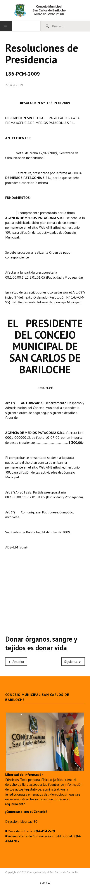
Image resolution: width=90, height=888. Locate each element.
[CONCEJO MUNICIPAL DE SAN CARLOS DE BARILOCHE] (45, 10)
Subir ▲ (45, 882)
